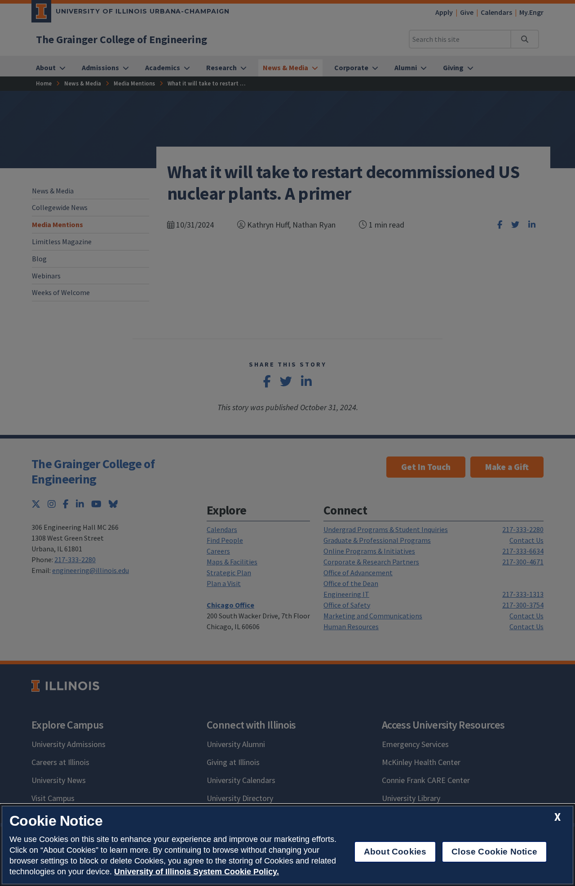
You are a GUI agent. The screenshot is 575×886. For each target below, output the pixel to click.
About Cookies (395, 851)
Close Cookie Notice (494, 851)
